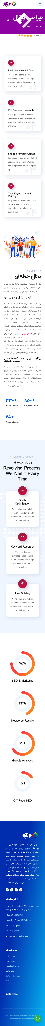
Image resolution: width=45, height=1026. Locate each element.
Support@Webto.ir (23, 920)
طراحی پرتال (27, 333)
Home (27, 26)
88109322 (10, 925)
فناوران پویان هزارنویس (19, 848)
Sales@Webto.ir (19, 915)
